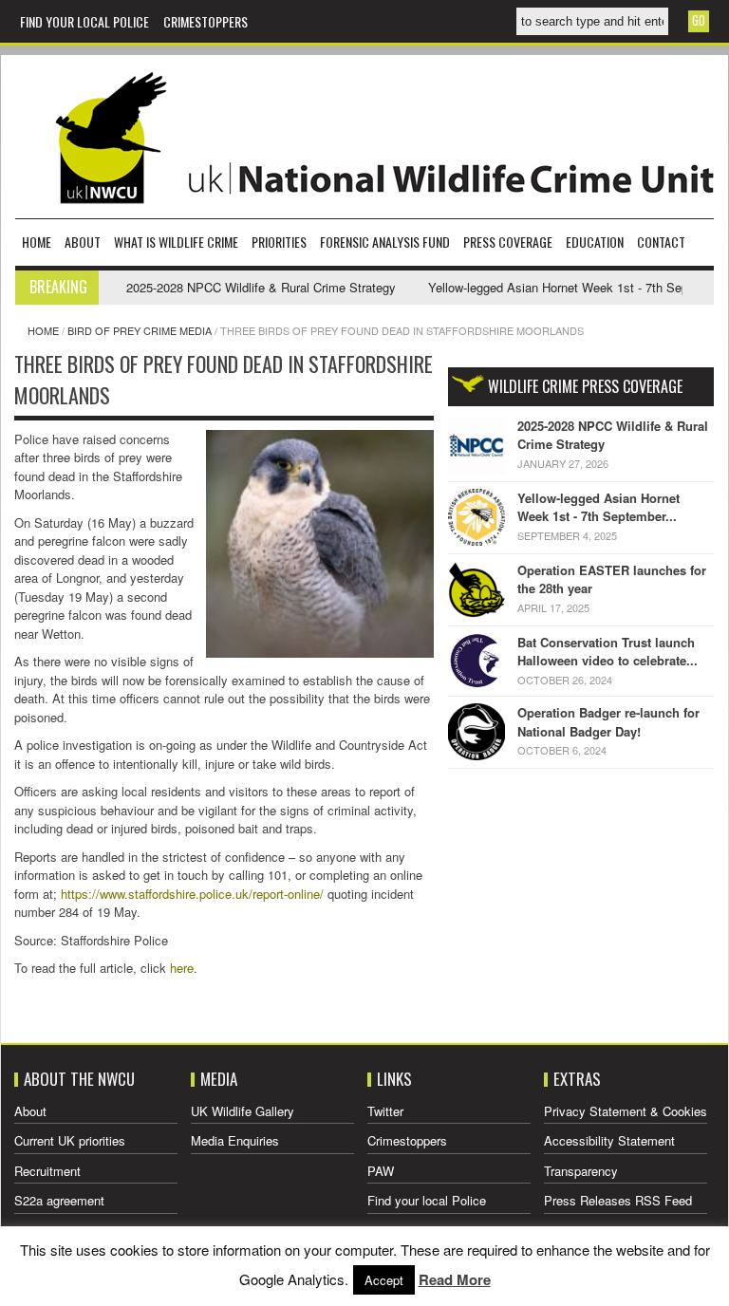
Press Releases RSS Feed (618, 1200)
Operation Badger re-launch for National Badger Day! (608, 721)
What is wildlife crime (176, 242)
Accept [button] (383, 1280)
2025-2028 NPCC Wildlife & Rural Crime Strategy (240, 287)
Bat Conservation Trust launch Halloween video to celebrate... (607, 651)
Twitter (385, 1111)
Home (36, 242)
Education (595, 242)
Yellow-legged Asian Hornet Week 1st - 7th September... (598, 507)
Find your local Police (84, 21)
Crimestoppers (205, 21)
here (182, 968)
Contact (661, 242)
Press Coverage (507, 242)
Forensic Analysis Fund (385, 242)
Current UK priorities (69, 1140)
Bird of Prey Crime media (139, 330)
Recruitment (47, 1171)
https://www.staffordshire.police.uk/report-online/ (192, 894)
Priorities (279, 242)
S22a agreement (59, 1200)
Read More (455, 1279)
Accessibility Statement (609, 1140)
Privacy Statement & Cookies (625, 1111)
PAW (380, 1171)
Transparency (581, 1171)
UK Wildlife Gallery (242, 1111)
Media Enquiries (235, 1140)
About (83, 242)
